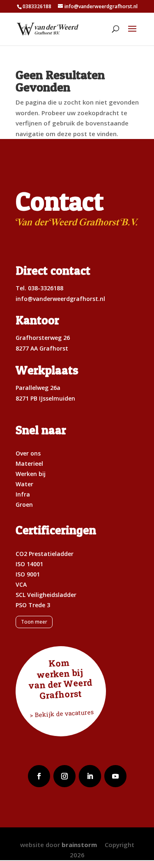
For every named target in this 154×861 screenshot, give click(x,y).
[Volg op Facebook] (39, 776)
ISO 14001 (29, 564)
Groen (24, 504)
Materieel (29, 463)
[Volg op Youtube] (115, 776)
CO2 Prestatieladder (45, 554)
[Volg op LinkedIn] (90, 776)
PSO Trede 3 (33, 605)
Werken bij (31, 474)
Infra (23, 494)
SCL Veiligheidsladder (46, 595)
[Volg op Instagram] (64, 776)
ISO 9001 (28, 574)
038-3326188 (45, 288)
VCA (21, 584)
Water (24, 484)
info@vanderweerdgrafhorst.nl (60, 299)
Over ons (28, 453)
